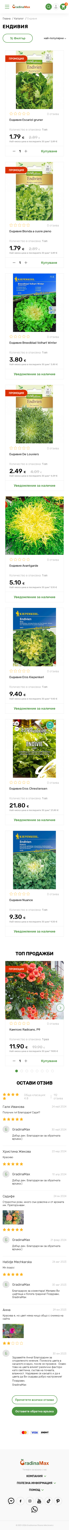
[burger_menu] (7, 6)
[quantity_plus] (26, 151)
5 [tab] (37, 1071)
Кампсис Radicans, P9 (24, 1029)
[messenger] (11, 1501)
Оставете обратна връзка (34, 1411)
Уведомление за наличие (34, 374)
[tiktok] (48, 1501)
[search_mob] (48, 7)
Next (60, 1008)
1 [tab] (16, 1071)
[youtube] (39, 1501)
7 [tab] (47, 1071)
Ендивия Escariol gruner (26, 120)
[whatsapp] (34, 1509)
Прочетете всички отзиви (34, 1400)
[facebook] (20, 1501)
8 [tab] (52, 1071)
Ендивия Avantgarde (23, 565)
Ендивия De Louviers (24, 454)
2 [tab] (21, 1071)
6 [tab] (42, 1071)
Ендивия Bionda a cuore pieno (30, 231)
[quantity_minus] (14, 151)
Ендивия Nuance (21, 900)
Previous (9, 1008)
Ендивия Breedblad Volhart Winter (33, 342)
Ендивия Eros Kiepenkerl (26, 677)
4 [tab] (32, 1071)
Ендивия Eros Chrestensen (28, 788)
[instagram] (30, 1501)
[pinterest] (58, 1501)
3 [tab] (26, 1071)
